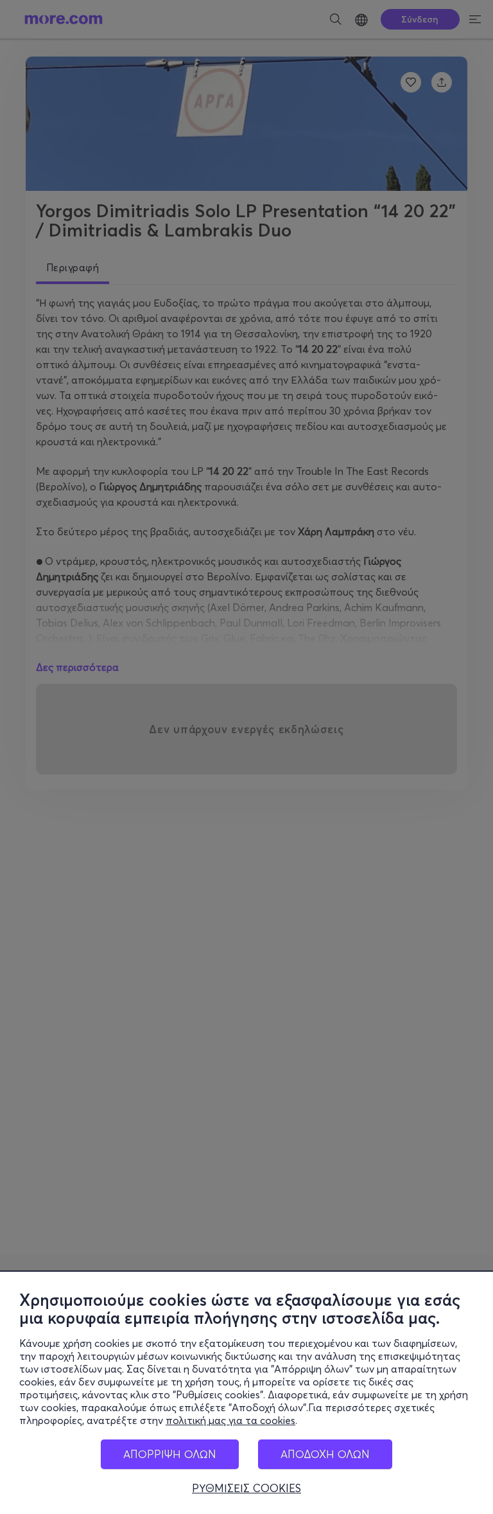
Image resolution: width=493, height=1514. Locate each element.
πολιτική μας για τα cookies (230, 1420)
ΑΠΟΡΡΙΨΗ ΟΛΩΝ (169, 1454)
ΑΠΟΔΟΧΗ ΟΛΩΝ (325, 1454)
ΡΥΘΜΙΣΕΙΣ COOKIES (246, 1488)
